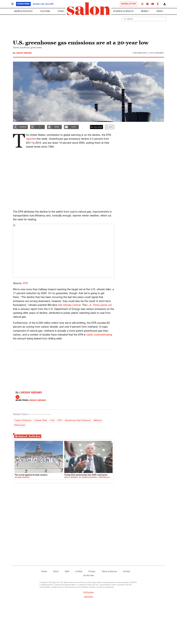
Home (44, 572)
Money (145, 11)
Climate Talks (40, 421)
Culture (45, 11)
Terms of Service (109, 572)
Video (159, 11)
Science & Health (123, 11)
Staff (67, 572)
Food (61, 11)
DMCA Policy (88, 597)
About (56, 572)
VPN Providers (88, 592)
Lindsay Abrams (24, 53)
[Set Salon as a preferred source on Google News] (96, 127)
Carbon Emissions (22, 421)
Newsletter (128, 4)
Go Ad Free (88, 576)
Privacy (91, 572)
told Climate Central (69, 305)
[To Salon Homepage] (88, 8)
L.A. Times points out (99, 305)
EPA (25, 283)
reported (31, 139)
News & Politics (23, 11)
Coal (52, 421)
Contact (78, 572)
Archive (126, 572)
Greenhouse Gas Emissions (77, 421)
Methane (98, 421)
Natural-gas (19, 425)
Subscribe (23, 4)
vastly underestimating (99, 335)
